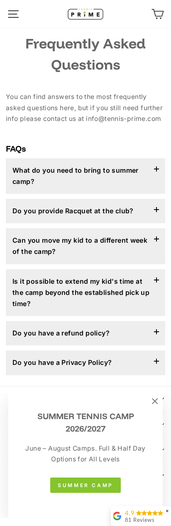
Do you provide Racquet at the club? (73, 211)
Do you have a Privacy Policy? (62, 362)
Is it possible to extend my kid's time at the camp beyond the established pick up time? (80, 292)
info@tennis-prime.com (123, 119)
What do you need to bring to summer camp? (75, 176)
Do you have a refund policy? (61, 333)
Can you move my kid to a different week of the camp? (79, 246)
